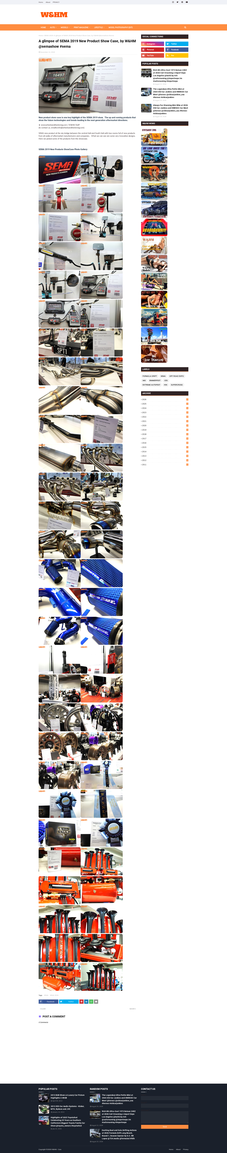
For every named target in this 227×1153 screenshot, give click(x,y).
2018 (165, 434)
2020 (165, 425)
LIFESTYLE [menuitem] (98, 27)
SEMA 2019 (48, 35)
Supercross (177, 385)
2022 (165, 417)
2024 (165, 408)
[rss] (176, 55)
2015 (165, 447)
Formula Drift (150, 376)
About (48, 2)
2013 (165, 456)
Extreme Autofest (151, 385)
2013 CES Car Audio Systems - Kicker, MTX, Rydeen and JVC (67, 1107)
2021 (165, 421)
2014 (165, 452)
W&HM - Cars (56, 1149)
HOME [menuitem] (43, 27)
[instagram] (173, 2)
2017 (165, 438)
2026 (165, 399)
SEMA (46, 995)
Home (41, 2)
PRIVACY (56, 2)
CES (166, 380)
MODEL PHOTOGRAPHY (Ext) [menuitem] (121, 27)
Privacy (185, 1149)
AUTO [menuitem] (52, 27)
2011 (165, 465)
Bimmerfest (155, 380)
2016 (165, 443)
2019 (165, 430)
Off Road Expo (176, 376)
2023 (165, 412)
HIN (165, 385)
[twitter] (177, 2)
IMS (144, 380)
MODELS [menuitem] (64, 27)
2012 (165, 460)
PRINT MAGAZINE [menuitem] (81, 27)
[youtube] (186, 2)
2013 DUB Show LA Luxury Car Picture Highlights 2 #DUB (68, 1096)
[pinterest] (182, 2)
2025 (165, 404)
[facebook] (176, 49)
